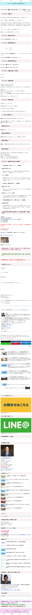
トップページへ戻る (5, 610)
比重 (28, 336)
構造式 (26, 336)
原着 (13, 336)
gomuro (8, 335)
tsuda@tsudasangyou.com (8, 235)
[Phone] (1, 331)
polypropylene (12, 335)
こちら (8, 244)
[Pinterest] (5, 331)
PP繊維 (20, 335)
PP (15, 335)
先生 (8, 336)
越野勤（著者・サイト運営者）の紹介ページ (6, 324)
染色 (23, 336)
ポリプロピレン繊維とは (4, 336)
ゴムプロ (23, 335)
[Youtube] (4, 331)
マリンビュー (3, 329)
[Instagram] (3, 331)
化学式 (11, 336)
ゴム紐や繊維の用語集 (4, 335)
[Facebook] (2, 331)
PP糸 (17, 335)
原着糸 (16, 336)
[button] (30, 439)
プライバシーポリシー (26, 610)
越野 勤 (4, 232)
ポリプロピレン (27, 335)
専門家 (21, 336)
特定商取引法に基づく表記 (16, 610)
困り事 (18, 336)
